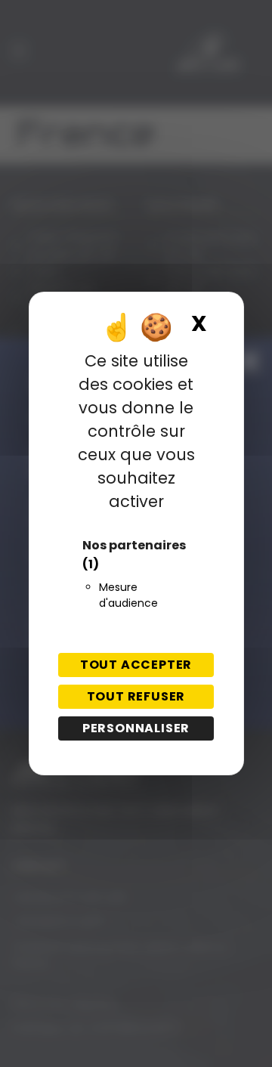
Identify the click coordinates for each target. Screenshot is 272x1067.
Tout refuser (136, 696)
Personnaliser (136, 728)
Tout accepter (136, 664)
